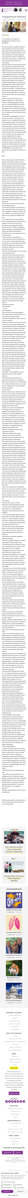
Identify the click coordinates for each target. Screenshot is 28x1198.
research (15, 1018)
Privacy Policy (11, 1157)
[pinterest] (21, 1101)
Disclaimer (15, 1158)
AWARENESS (18, 4)
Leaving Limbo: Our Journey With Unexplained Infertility (14, 878)
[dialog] (14, 1184)
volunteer (15, 1044)
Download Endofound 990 (15, 1108)
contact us (15, 1056)
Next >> (14, 858)
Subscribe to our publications (14, 1147)
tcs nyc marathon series (15, 1050)
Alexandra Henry (11, 912)
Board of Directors (15, 1059)
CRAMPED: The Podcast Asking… (14, 910)
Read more (19, 1178)
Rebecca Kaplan (11, 980)
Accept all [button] (7, 1191)
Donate (18, 1152)
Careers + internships (15, 1047)
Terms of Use (19, 1157)
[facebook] (6, 1101)
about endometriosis (15, 1123)
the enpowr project (15, 1021)
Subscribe (7, 1152)
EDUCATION (9, 4)
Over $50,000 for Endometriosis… (14, 955)
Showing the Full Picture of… (14, 978)
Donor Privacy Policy (11, 1161)
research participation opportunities (15, 1041)
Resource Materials (15, 1062)
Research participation (15, 1015)
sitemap (15, 1117)
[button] (14, 1195)
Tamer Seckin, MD (15, 1111)
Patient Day (15, 1144)
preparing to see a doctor (15, 1129)
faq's (15, 1126)
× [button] (26, 1172)
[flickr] (18, 1101)
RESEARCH (9, 2)
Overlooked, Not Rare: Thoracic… (14, 932)
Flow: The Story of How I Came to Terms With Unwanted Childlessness (14, 849)
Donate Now (14, 1093)
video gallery (15, 1029)
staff (15, 1065)
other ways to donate (15, 1038)
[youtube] (12, 1101)
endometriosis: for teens (15, 1131)
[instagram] (15, 1101)
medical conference (15, 1023)
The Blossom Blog (14, 889)
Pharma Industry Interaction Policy (15, 1160)
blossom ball (15, 1026)
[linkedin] (24, 1101)
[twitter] (9, 1101)
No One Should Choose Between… (14, 1000)
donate (15, 1036)
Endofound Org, (11, 19)
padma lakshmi (15, 1114)
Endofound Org (11, 957)
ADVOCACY (17, 2)
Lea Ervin (6, 35)
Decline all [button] (20, 1191)
